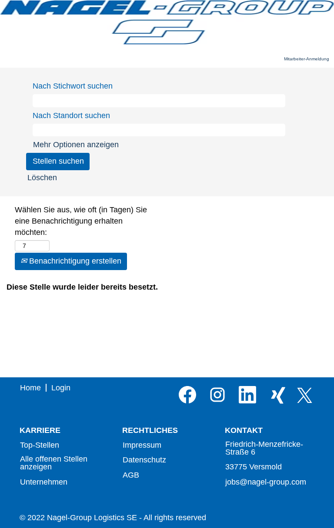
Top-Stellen (39, 445)
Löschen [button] (42, 177)
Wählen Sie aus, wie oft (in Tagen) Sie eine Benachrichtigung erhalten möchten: (81, 220)
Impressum (142, 445)
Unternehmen (43, 482)
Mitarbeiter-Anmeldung (306, 58)
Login (60, 387)
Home (30, 387)
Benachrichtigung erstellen (74, 261)
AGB (131, 475)
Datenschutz (144, 459)
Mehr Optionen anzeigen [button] (76, 144)
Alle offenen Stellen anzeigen (53, 463)
